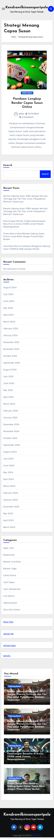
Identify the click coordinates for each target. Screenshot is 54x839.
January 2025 (10, 417)
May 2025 (8, 390)
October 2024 (10, 438)
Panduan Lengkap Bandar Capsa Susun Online (27, 102)
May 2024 (8, 472)
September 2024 (11, 445)
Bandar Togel (10, 568)
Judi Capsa (27, 93)
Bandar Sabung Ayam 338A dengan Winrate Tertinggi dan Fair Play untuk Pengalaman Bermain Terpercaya (25, 199)
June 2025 (8, 383)
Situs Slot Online (11, 609)
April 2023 (8, 520)
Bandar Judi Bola (12, 561)
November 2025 (11, 349)
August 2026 (10, 287)
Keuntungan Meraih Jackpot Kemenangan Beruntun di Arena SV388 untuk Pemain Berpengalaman (24, 224)
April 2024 (8, 479)
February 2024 (10, 493)
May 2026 (8, 308)
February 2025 (10, 411)
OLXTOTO (36, 835)
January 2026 (10, 335)
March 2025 (9, 404)
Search (7, 165)
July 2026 (8, 294)
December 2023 (11, 506)
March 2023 (9, 527)
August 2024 (10, 452)
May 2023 (8, 513)
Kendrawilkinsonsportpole (27, 7)
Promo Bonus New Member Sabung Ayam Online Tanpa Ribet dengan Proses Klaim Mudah (24, 236)
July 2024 (8, 458)
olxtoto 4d (8, 634)
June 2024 (8, 465)
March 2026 (9, 322)
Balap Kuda (9, 555)
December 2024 (11, 424)
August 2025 (10, 369)
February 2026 (10, 328)
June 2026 (8, 301)
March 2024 (9, 486)
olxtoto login (9, 645)
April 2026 (8, 315)
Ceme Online (9, 575)
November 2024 (11, 431)
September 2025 (11, 363)
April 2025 (8, 397)
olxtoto (6, 656)
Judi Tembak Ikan (12, 589)
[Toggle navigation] (3, 8)
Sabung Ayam (10, 603)
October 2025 (10, 356)
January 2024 (10, 500)
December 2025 (11, 342)
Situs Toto (8, 622)
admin (21, 114)
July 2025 (8, 376)
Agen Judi (8, 548)
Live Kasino (9, 596)
